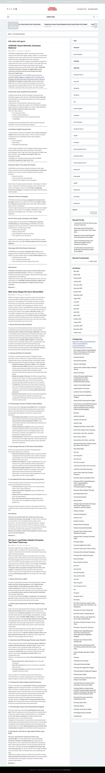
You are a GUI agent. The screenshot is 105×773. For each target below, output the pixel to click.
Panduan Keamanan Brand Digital (83, 528)
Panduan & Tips (78, 517)
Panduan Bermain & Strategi (81, 524)
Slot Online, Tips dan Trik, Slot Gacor (84, 627)
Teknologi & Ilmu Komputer (81, 661)
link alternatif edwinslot (80, 497)
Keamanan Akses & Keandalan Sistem (84, 478)
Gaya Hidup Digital (79, 448)
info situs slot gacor (79, 462)
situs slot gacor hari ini (80, 149)
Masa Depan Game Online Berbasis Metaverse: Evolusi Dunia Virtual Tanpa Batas (84, 230)
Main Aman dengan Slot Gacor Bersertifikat (25, 292)
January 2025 (77, 322)
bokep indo (77, 169)
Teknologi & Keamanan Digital (82, 664)
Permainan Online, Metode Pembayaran (84, 552)
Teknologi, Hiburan (79, 706)
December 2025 (78, 285)
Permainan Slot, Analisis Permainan (83, 555)
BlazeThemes (67, 770)
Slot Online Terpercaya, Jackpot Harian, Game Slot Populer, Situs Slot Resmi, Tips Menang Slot (85, 605)
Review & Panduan (79, 559)
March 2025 (77, 315)
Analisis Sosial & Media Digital (82, 385)
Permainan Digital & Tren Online (82, 545)
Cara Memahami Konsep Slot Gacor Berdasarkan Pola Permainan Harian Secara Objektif (84, 249)
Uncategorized (78, 716)
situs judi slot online (79, 576)
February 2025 (77, 319)
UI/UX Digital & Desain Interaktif (82, 712)
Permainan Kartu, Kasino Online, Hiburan (85, 548)
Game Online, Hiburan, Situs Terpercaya (84, 430)
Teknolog (76, 657)
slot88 (75, 135)
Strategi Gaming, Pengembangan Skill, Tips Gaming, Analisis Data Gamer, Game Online (85, 647)
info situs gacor (78, 455)
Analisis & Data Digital (80, 364)
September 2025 (78, 295)
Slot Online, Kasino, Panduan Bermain (84, 613)
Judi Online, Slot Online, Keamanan (83, 469)
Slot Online (77, 599)
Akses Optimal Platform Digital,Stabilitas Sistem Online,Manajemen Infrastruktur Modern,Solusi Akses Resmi (85, 352)
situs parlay (77, 176)
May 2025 (76, 309)
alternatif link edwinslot (80, 360)
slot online (76, 196)
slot (75, 102)
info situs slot (77, 459)
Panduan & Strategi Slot (80, 514)
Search (75, 210)
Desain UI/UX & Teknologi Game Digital (84, 400)
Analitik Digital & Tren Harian (81, 388)
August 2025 (77, 298)
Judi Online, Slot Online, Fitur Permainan (84, 466)
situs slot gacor (78, 54)
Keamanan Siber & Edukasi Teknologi (84, 490)
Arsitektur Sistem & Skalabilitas (82, 392)
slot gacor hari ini (78, 74)
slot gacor (29, 305)
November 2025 (78, 288)
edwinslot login (78, 423)
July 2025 (76, 302)
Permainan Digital (78, 542)
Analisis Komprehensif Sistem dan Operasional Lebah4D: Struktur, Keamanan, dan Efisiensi (64, 1)
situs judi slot (77, 569)
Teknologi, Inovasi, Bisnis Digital (82, 709)
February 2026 (77, 278)
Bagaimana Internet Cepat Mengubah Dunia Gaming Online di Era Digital (48, 24)
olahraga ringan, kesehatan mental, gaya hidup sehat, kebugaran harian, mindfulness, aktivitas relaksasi (85, 505)
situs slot (76, 81)
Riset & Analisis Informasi (81, 562)
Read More (11, 287)
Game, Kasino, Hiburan (80, 436)
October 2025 (77, 292)
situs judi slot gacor (79, 572)
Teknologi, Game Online (80, 702)
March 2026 (77, 274)
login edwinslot (78, 500)
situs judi (76, 565)
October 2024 (77, 332)
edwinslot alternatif (79, 416)
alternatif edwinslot (79, 357)
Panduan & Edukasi (79, 511)
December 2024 (78, 326)
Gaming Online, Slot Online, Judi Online (84, 440)
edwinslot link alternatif (80, 419)
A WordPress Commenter (81, 261)
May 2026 (76, 271)
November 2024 (78, 329)
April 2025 (76, 312)
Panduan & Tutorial (79, 521)
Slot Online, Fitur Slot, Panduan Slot (83, 610)
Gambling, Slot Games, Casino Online (84, 426)
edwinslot (76, 413)
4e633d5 (12, 51)
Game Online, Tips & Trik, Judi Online (84, 433)
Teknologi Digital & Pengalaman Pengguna (85, 671)
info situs (76, 452)
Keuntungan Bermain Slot (80, 493)
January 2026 (77, 281)
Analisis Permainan (79, 372)
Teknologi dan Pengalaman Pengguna (84, 667)
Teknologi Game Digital (80, 674)
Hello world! (93, 261)
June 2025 (76, 305)
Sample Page (51, 17)
